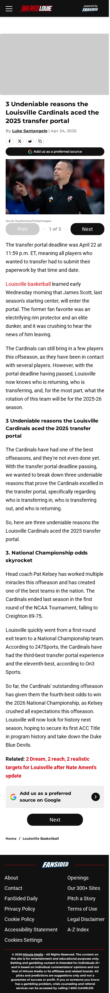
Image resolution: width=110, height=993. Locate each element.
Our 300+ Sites (83, 888)
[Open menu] (9, 8)
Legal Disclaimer (86, 919)
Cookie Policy (19, 919)
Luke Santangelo (29, 130)
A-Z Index (78, 929)
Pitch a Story (81, 898)
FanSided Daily (21, 898)
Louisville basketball (28, 284)
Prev (22, 229)
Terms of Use (82, 909)
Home (11, 838)
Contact (13, 888)
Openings (78, 878)
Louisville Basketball (41, 838)
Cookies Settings (23, 940)
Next (87, 229)
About (11, 878)
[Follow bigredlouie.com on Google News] (95, 797)
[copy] (40, 141)
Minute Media (33, 954)
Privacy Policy (20, 909)
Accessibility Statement (31, 929)
